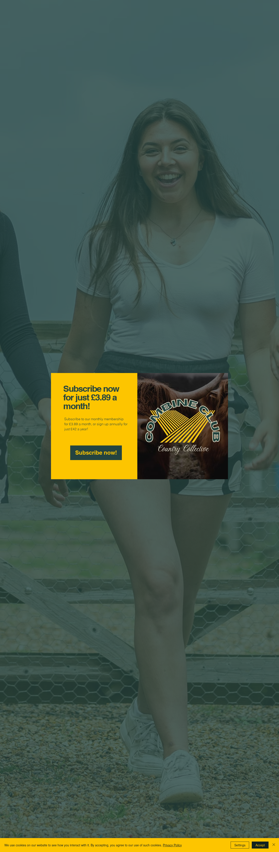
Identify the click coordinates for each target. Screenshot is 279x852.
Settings (239, 845)
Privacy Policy (172, 845)
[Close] (273, 845)
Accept (260, 845)
